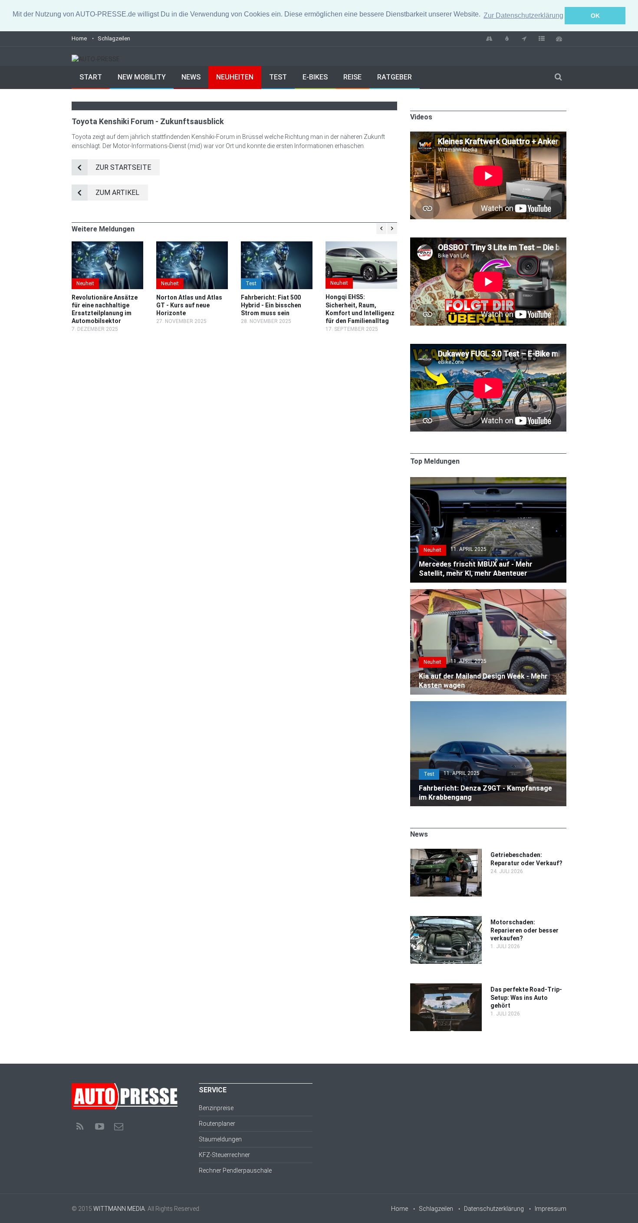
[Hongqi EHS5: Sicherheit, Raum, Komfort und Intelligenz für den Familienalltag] (361, 265)
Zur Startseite (123, 167)
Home (79, 38)
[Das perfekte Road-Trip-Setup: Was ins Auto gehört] (446, 987)
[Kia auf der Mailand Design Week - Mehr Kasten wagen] (488, 593)
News (191, 77)
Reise (352, 77)
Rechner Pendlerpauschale (235, 1170)
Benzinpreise (216, 1107)
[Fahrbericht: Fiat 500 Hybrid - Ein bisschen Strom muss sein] (276, 265)
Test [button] (429, 774)
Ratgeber (394, 77)
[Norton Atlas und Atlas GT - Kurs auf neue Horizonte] (192, 265)
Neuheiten (234, 77)
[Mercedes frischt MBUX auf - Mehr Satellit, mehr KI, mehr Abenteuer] (488, 481)
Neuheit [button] (432, 550)
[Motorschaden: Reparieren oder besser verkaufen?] (446, 920)
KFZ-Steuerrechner (224, 1154)
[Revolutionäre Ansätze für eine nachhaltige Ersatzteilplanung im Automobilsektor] (107, 265)
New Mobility (142, 77)
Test (278, 77)
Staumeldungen (220, 1139)
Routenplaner (217, 1123)
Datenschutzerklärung (494, 1208)
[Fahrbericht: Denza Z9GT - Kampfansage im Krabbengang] (488, 705)
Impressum (550, 1208)
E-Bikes (315, 77)
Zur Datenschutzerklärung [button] (523, 15)
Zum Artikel (117, 192)
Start (90, 77)
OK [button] (595, 15)
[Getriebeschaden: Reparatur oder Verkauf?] (446, 853)
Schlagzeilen (114, 38)
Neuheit (85, 283)
